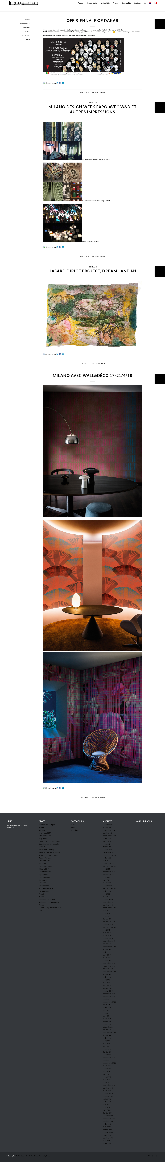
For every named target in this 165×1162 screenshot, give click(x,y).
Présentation (25, 23)
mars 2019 (107, 916)
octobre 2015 (108, 999)
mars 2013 (107, 1066)
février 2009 (107, 1113)
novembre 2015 (109, 996)
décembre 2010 (109, 1085)
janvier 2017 (108, 960)
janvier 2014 (108, 1054)
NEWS (73, 824)
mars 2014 (107, 1049)
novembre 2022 (109, 863)
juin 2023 (106, 861)
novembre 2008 (109, 1118)
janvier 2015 (108, 1024)
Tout (40, 910)
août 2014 (107, 1035)
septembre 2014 (109, 1032)
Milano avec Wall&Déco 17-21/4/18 (92, 375)
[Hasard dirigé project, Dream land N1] (160, 271)
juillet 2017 (107, 952)
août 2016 (107, 974)
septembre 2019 (109, 908)
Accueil (28, 20)
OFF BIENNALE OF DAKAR (92, 20)
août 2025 (107, 827)
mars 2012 (107, 1077)
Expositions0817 (45, 877)
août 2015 (107, 1005)
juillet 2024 (107, 838)
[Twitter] (149, 1156)
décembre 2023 (109, 852)
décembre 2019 (109, 902)
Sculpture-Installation (47, 899)
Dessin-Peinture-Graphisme (50, 855)
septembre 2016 (109, 971)
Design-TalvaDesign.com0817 (50, 852)
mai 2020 (106, 897)
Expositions (43, 874)
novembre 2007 (109, 1135)
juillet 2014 (107, 1038)
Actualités (27, 27)
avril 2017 (106, 955)
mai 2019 (106, 913)
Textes (41, 905)
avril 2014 (106, 1046)
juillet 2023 (107, 858)
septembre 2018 (109, 927)
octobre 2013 (108, 1060)
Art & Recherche (45, 836)
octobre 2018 (108, 924)
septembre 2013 (109, 1063)
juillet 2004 (107, 1143)
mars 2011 (107, 1082)
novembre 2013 (109, 1057)
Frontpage (43, 880)
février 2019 (107, 919)
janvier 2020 (108, 899)
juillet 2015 (107, 1007)
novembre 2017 (109, 944)
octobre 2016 (108, 969)
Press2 (41, 894)
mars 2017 (107, 958)
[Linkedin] (157, 1156)
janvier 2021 (108, 885)
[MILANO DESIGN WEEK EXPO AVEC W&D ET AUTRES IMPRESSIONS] (160, 107)
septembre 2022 (109, 866)
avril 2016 (106, 985)
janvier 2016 (108, 991)
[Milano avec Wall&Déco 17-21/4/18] (160, 379)
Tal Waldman (20, 1156)
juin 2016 (106, 980)
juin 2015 (106, 1010)
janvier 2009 (108, 1115)
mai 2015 (106, 1013)
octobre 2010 (108, 1088)
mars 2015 (107, 1018)
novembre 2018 (109, 922)
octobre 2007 (108, 1138)
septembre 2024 (109, 836)
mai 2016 (106, 982)
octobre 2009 (108, 1096)
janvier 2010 (108, 1093)
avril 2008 (106, 1127)
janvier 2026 (108, 824)
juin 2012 (106, 1071)
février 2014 (107, 1052)
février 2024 (107, 847)
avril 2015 (106, 1016)
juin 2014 (106, 1041)
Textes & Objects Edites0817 (50, 908)
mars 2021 (107, 883)
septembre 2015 (109, 1002)
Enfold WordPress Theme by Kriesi (38, 1156)
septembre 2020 (109, 888)
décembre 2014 (109, 1027)
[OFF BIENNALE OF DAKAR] (160, 24)
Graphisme (43, 883)
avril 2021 (106, 880)
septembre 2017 (109, 946)
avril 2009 (106, 1110)
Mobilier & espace (46, 888)
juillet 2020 (107, 891)
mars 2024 (107, 844)
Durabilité (42, 863)
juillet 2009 (107, 1102)
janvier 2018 (108, 938)
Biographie (26, 35)
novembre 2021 (109, 874)
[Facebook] (153, 1156)
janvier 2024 (108, 849)
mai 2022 (106, 869)
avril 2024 (106, 841)
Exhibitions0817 (45, 871)
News (73, 827)
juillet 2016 (107, 977)
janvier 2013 (108, 1068)
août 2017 (107, 949)
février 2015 (107, 1021)
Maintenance (44, 885)
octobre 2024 (108, 833)
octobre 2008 (108, 1121)
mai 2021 (106, 877)
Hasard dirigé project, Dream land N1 (92, 271)
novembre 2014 (109, 1030)
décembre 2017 (109, 941)
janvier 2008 (108, 1132)
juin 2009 (106, 1104)
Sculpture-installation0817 (49, 902)
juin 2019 (106, 910)
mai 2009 (106, 1107)
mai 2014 (106, 1043)
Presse (28, 31)
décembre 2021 (109, 871)
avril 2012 (106, 1074)
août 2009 (107, 1099)
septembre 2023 (109, 855)
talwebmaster (99, 92)
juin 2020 (106, 894)
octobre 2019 (108, 905)
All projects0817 (45, 833)
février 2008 (107, 1129)
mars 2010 (107, 1091)
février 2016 (107, 988)
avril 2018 (106, 932)
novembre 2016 (109, 966)
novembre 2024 (109, 830)
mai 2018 (106, 930)
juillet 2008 (107, 1124)
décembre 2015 (109, 993)
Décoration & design (47, 849)
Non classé (92, 103)
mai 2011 (106, 1079)
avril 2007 (106, 1140)
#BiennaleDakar (52, 32)
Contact (28, 39)
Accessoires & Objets (47, 824)
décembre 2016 (109, 963)
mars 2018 (107, 935)
